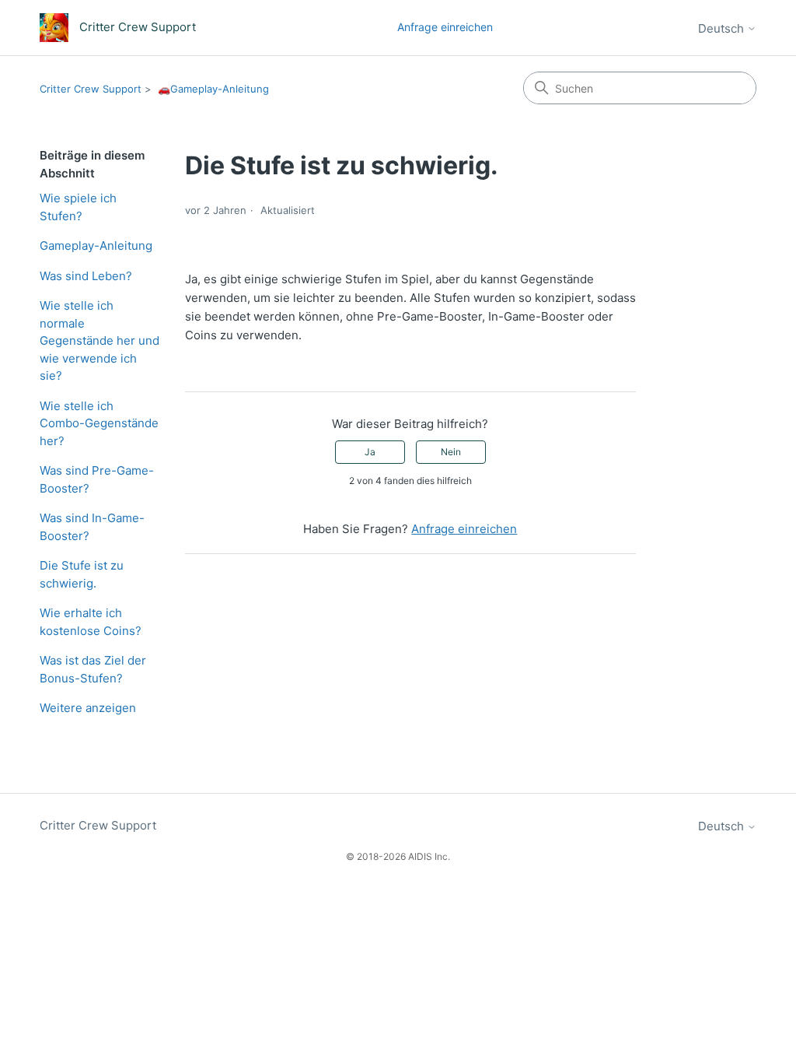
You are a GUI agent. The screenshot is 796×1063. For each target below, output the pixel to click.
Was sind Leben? (86, 275)
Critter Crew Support (90, 88)
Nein (451, 452)
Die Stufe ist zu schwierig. (82, 574)
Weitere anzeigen (88, 707)
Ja (370, 452)
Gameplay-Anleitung (96, 245)
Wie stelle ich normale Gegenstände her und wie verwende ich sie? (99, 340)
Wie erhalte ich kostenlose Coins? (90, 621)
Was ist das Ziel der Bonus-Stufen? (93, 669)
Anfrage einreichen (445, 26)
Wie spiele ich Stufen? (78, 207)
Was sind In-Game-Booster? (92, 526)
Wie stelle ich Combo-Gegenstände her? (99, 423)
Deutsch (722, 28)
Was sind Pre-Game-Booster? (97, 479)
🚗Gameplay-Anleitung (213, 88)
